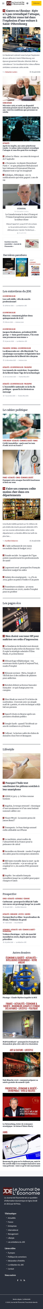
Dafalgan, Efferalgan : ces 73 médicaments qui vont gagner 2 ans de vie (20, 177)
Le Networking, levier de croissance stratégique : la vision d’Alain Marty (18, 1125)
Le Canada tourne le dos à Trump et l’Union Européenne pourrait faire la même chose (21, 217)
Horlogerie (13, 914)
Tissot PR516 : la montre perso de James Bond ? (19, 819)
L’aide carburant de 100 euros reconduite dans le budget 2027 (17, 547)
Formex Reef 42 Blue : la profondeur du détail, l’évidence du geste (21, 918)
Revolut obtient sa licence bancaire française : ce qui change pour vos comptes (20, 687)
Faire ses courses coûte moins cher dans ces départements (19, 492)
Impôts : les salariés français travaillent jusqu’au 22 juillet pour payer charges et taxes (21, 878)
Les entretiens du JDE (9, 296)
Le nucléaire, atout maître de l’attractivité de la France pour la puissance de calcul (17, 842)
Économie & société (29, 929)
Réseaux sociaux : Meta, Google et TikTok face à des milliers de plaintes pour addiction (19, 675)
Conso (5, 898)
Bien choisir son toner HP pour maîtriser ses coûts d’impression (21, 638)
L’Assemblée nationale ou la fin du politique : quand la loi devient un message (19, 389)
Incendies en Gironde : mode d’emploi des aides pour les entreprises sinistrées (21, 852)
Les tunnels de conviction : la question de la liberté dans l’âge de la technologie (21, 371)
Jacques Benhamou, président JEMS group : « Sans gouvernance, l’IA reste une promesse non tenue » (21, 334)
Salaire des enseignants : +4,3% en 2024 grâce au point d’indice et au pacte (21, 578)
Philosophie (6, 348)
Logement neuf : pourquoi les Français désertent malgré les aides (21, 568)
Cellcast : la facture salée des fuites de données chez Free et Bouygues (21, 734)
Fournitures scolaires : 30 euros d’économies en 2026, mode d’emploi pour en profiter (20, 589)
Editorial (14, 348)
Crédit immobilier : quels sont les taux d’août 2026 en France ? (19, 444)
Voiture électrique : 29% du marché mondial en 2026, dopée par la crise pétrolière (19, 937)
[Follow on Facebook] (17, 1280)
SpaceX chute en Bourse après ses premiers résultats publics (19, 715)
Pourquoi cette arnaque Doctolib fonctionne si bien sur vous (21, 481)
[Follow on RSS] (24, 1280)
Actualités (6, 367)
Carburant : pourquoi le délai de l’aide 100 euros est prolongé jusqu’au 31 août (21, 902)
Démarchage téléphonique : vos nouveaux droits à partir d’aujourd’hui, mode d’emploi (20, 663)
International (7, 931)
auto (20, 929)
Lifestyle (21, 914)
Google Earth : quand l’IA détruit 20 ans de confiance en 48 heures (20, 724)
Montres (27, 914)
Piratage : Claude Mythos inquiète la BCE (20, 997)
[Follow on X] (21, 1280)
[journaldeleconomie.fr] (15, 3)
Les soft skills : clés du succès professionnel (16, 300)
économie (27, 898)
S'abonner (36, 3)
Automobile (19, 898)
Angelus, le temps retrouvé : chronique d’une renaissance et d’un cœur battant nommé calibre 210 (21, 808)
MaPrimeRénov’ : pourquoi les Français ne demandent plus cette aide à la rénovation (21, 1043)
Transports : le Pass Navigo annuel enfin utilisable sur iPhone (19, 828)
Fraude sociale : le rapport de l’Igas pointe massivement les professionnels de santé (21, 558)
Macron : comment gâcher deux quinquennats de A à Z (18, 316)
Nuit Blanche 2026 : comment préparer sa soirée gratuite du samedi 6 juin (20, 1081)
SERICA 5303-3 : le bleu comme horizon (18, 797)
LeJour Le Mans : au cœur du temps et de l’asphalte (21, 157)
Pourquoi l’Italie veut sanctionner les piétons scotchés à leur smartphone (21, 786)
